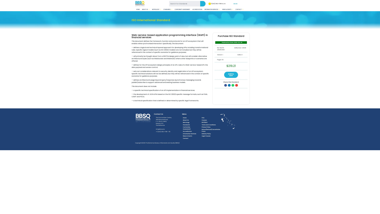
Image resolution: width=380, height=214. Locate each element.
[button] (225, 85)
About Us (145, 9)
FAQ (203, 118)
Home (138, 9)
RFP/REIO (204, 122)
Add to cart (231, 75)
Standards (167, 9)
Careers (204, 120)
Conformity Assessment (182, 9)
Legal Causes (206, 136)
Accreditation (197, 9)
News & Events (226, 9)
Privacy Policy (206, 127)
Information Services (211, 9)
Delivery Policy (206, 134)
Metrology (155, 9)
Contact (239, 9)
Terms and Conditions (209, 125)
